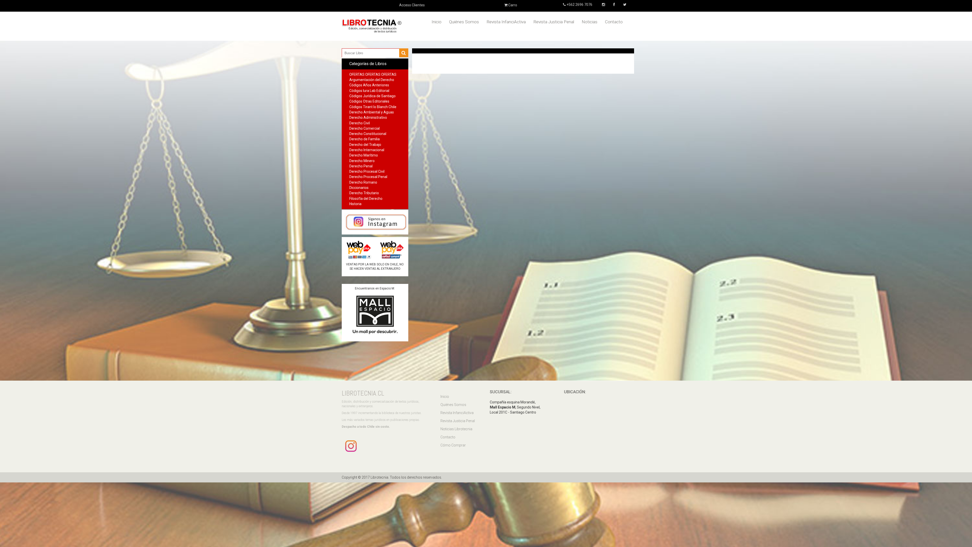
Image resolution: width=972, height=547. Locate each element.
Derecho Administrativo (368, 117)
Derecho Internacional (366, 150)
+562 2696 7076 (579, 5)
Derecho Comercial (364, 128)
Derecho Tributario (364, 193)
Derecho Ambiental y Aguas (371, 112)
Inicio (436, 21)
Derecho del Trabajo (365, 145)
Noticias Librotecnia (456, 429)
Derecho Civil (359, 123)
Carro (512, 5)
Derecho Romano (363, 182)
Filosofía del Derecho (365, 199)
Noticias (589, 21)
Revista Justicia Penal (553, 21)
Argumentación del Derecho (371, 80)
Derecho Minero (362, 161)
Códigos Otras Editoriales (369, 101)
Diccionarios (359, 188)
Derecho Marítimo (363, 155)
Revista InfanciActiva (506, 21)
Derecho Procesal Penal (368, 177)
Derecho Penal (361, 166)
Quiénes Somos (464, 21)
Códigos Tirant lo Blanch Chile (372, 107)
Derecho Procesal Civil (366, 171)
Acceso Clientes (412, 5)
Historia (355, 204)
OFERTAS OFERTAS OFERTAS (372, 74)
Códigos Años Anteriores (369, 85)
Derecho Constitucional (367, 134)
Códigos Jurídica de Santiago (372, 96)
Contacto (614, 21)
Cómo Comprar (453, 445)
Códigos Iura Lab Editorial (369, 91)
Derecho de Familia (364, 139)
